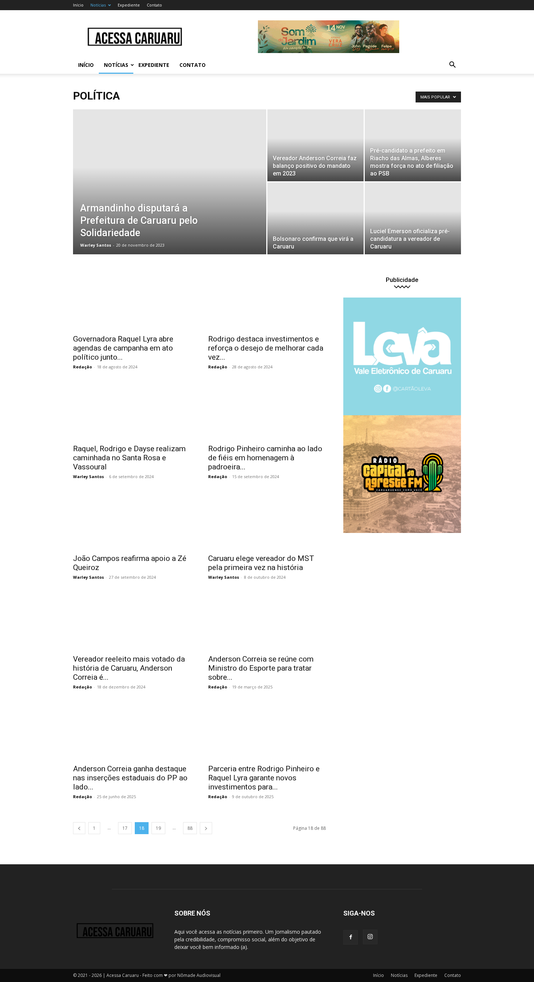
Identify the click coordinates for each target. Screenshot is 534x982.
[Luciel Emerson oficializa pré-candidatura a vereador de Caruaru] (413, 218)
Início (78, 5)
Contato (154, 5)
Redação (82, 366)
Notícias (98, 5)
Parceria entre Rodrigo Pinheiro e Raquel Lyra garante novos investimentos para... (264, 777)
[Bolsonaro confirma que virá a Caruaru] (315, 218)
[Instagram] (370, 937)
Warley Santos (95, 245)
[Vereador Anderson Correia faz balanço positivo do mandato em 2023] (315, 145)
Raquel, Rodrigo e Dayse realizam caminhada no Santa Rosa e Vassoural (129, 457)
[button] (452, 65)
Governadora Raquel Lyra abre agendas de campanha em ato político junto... (123, 348)
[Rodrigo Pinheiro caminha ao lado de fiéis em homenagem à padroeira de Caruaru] (267, 410)
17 (125, 828)
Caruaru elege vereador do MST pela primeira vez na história (261, 563)
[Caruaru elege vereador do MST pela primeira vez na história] (267, 520)
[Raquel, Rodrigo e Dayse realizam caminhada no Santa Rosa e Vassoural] (132, 410)
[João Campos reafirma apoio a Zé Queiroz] (132, 520)
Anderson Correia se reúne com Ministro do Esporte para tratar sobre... (260, 668)
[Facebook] (350, 937)
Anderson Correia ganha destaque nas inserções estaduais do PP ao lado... (130, 777)
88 (190, 828)
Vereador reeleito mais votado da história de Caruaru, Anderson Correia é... (129, 668)
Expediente (129, 5)
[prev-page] (79, 828)
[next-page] (206, 828)
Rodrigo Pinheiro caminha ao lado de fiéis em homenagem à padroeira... (265, 457)
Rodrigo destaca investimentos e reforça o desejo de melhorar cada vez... (265, 348)
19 (158, 828)
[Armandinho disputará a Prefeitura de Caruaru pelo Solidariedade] (169, 193)
